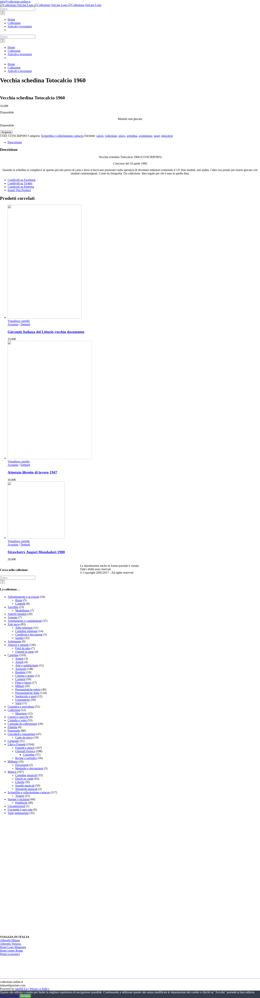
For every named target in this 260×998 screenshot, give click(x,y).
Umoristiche (22, 699)
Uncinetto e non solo (20, 809)
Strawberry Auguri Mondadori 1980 (36, 552)
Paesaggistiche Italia (27, 693)
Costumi (20, 679)
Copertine (29, 754)
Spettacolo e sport (26, 696)
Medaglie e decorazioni (29, 768)
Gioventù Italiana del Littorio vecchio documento (46, 332)
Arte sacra (14, 624)
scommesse (145, 135)
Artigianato (14, 641)
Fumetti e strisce (25, 747)
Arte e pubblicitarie (26, 665)
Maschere (21, 713)
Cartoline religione (26, 631)
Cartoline (13, 655)
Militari (19, 686)
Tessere (19, 795)
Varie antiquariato (18, 813)
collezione (111, 135)
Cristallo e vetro (17, 720)
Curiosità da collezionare (22, 723)
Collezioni (14, 710)
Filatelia (12, 727)
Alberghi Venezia (10, 943)
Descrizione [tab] (15, 142)
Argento (13, 617)
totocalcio (167, 135)
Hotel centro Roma (11, 950)
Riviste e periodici (26, 758)
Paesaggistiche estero (28, 689)
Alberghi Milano (10, 940)
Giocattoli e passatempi (21, 734)
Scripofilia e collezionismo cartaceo (62, 135)
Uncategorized (16, 806)
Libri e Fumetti (17, 744)
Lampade (13, 741)
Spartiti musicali (24, 785)
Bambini (20, 672)
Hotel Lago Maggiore (13, 947)
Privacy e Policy (39, 988)
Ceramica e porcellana (21, 706)
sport (157, 135)
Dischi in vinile (24, 778)
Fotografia (14, 730)
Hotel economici (10, 954)
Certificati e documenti (28, 634)
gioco (122, 135)
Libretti (19, 782)
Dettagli (25, 324)
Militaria (13, 761)
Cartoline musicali (26, 775)
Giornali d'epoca (25, 751)
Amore (19, 658)
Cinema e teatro (24, 675)
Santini (19, 638)
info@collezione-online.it (15, 1)
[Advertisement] (28, 875)
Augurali (20, 668)
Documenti (22, 765)
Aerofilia (13, 607)
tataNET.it (21, 988)
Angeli (19, 662)
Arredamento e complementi (25, 620)
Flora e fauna (23, 682)
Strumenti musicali (26, 789)
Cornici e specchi (18, 717)
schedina (132, 135)
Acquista (6, 132)
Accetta (25, 996)
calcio (99, 135)
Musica (12, 771)
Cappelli (20, 603)
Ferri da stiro (22, 648)
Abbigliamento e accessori (23, 596)
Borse (18, 600)
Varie (18, 703)
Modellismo (22, 610)
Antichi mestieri (17, 614)
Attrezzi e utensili (18, 644)
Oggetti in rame (24, 651)
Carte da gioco (24, 737)
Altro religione (24, 627)
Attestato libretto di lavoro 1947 (32, 472)
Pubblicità (21, 802)
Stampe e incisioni (19, 799)
